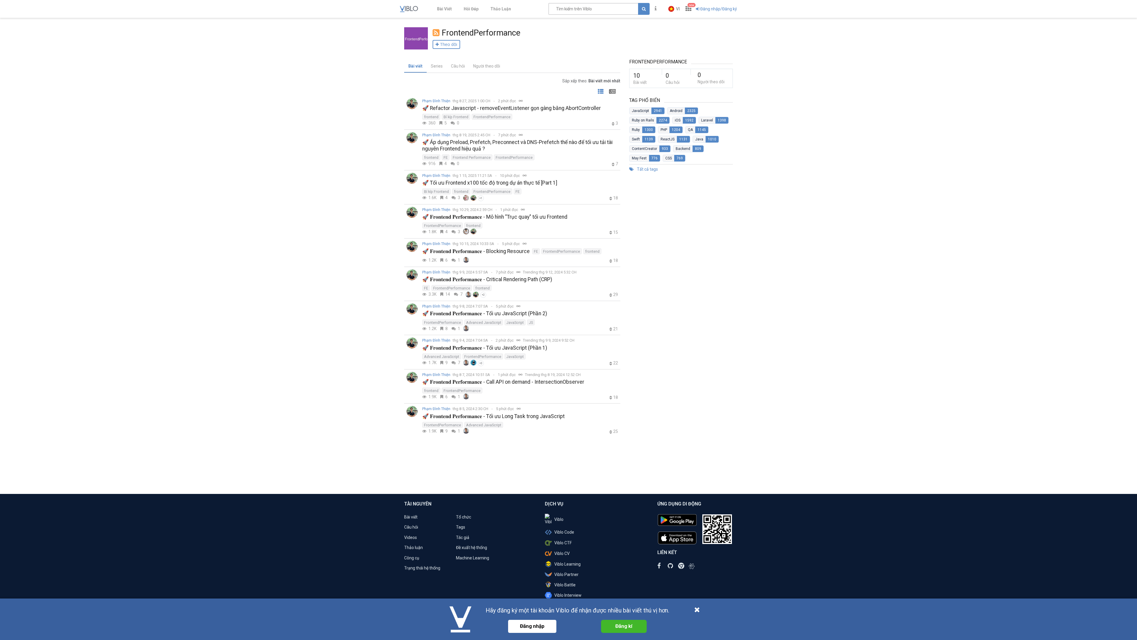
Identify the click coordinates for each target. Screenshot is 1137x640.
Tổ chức (463, 517)
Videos (410, 537)
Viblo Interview (568, 595)
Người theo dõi (486, 66)
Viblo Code (564, 532)
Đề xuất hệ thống (471, 547)
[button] (674, 9)
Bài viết (415, 66)
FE (446, 157)
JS (531, 322)
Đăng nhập (532, 626)
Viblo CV (562, 553)
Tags (460, 527)
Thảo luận (413, 547)
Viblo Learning (567, 564)
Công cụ (411, 558)
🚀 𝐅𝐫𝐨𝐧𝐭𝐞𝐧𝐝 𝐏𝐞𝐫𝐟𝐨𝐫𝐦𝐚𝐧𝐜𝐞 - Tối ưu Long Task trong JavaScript (493, 416)
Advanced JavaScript (483, 322)
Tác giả (462, 537)
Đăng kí (623, 626)
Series (437, 66)
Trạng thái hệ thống (422, 568)
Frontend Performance (472, 157)
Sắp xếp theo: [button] (591, 81)
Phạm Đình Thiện (436, 101)
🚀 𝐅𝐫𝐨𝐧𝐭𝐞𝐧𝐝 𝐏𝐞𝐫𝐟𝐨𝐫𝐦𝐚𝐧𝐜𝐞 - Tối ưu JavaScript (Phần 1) (484, 348)
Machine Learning (472, 558)
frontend (431, 117)
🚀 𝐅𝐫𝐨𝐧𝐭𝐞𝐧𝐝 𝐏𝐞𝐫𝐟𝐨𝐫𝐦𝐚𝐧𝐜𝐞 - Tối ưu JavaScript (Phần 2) (484, 313)
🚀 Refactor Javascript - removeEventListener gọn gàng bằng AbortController (511, 108)
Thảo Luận (500, 9)
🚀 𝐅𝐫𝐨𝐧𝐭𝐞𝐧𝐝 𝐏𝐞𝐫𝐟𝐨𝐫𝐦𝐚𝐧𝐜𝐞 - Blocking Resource (476, 251)
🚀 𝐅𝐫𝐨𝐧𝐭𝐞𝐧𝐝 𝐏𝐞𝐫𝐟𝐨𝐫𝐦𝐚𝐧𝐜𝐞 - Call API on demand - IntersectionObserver (503, 382)
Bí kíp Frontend (456, 117)
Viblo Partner (566, 574)
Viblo (558, 519)
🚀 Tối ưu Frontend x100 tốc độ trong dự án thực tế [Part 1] (489, 183)
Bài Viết (444, 9)
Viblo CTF (563, 542)
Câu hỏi (458, 66)
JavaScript (515, 322)
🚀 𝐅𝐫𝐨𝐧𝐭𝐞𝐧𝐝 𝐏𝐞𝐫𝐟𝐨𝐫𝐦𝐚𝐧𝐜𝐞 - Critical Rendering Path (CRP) (487, 279)
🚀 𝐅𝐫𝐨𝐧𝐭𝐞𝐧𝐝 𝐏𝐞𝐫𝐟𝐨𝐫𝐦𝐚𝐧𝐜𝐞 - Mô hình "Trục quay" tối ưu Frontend (494, 217)
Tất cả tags (647, 169)
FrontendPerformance (491, 117)
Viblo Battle (565, 585)
